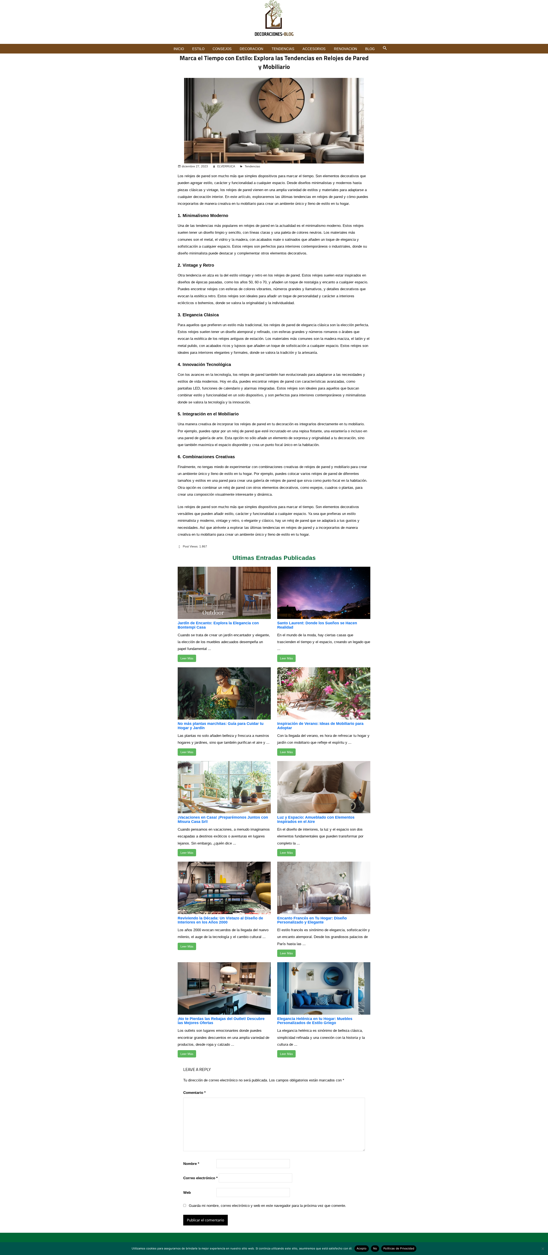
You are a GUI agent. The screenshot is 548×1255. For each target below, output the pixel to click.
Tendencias (283, 49)
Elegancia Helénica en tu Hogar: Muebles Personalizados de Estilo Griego (314, 1021)
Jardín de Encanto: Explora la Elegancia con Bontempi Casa (218, 625)
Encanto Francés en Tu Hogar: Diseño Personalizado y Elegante (312, 920)
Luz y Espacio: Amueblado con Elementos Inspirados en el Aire (315, 819)
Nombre (191, 1164)
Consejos (222, 49)
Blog (370, 49)
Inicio (179, 49)
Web (187, 1193)
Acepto (362, 1248)
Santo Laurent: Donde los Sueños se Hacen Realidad (317, 625)
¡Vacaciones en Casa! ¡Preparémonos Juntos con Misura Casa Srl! (223, 819)
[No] (543, 1248)
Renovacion (345, 49)
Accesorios (314, 49)
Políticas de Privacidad (398, 1248)
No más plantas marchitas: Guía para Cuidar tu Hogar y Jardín (221, 725)
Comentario (194, 1093)
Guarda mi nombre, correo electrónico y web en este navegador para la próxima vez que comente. (267, 1206)
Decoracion (251, 49)
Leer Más (186, 658)
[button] (385, 48)
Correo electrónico (200, 1178)
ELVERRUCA (226, 166)
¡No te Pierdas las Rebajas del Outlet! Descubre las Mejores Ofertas (221, 1021)
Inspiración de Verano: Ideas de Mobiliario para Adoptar (320, 725)
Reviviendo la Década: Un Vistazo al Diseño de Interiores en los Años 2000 (220, 920)
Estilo (198, 49)
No (375, 1248)
